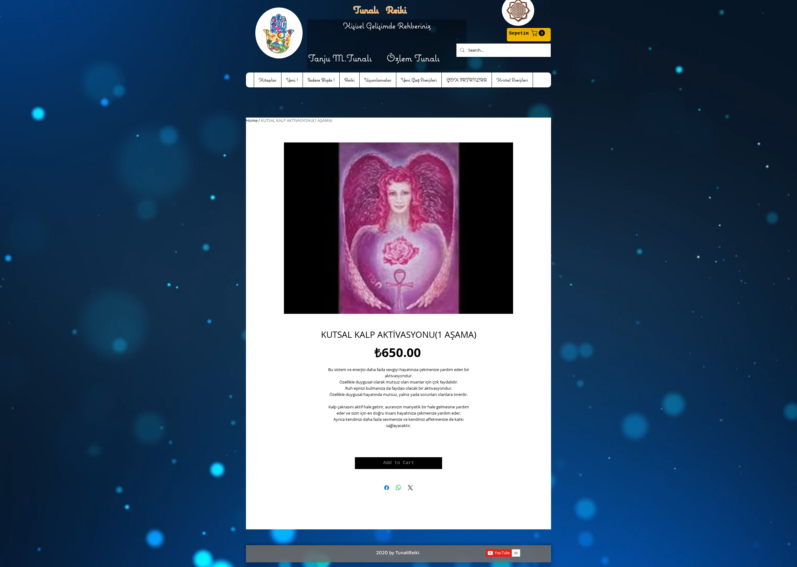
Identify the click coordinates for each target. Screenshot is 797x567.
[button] (538, 33)
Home (251, 120)
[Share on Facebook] (386, 487)
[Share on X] (410, 487)
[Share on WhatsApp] (398, 487)
